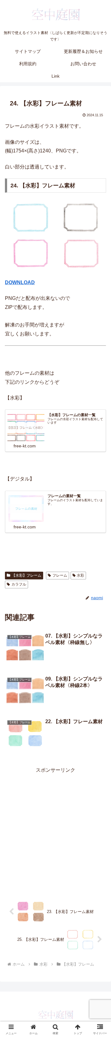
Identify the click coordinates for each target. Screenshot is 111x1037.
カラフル (18, 584)
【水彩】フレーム (26, 575)
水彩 (80, 575)
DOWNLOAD (20, 282)
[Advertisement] (55, 830)
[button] (99, 843)
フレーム (59, 575)
